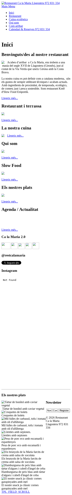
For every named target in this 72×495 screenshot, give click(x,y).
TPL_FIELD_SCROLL (15, 491)
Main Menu (8, 6)
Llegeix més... (9, 98)
